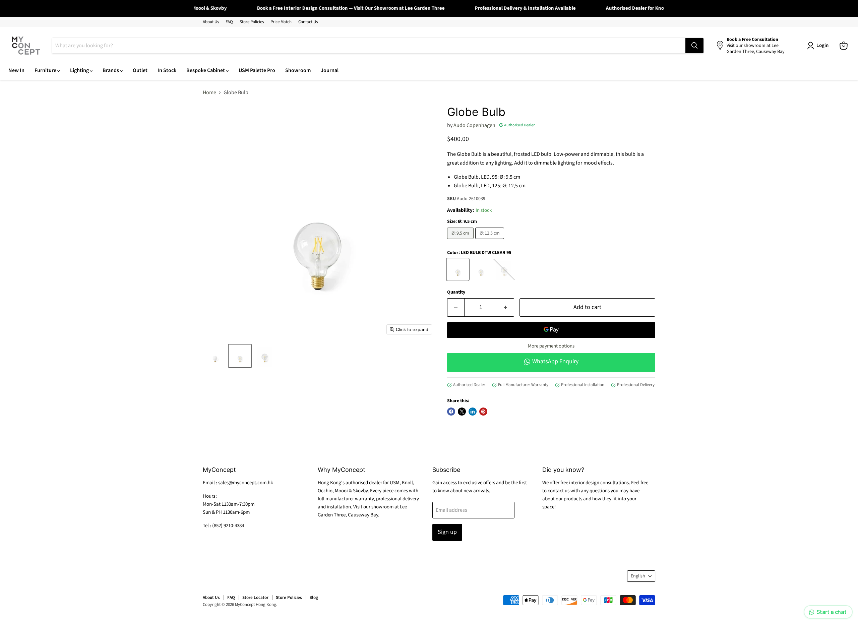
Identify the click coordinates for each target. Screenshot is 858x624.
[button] (215, 356)
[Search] (694, 45)
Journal (330, 70)
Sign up (447, 532)
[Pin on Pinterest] (483, 412)
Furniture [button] (46, 70)
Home (209, 92)
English (638, 576)
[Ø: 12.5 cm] (490, 240)
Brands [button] (111, 70)
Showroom (298, 70)
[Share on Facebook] (451, 412)
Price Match (281, 21)
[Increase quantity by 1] (505, 307)
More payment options (551, 346)
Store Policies (252, 21)
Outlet (140, 70)
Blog (313, 598)
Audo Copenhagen (474, 125)
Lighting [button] (80, 70)
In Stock (167, 70)
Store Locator (255, 598)
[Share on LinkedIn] (473, 412)
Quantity (456, 292)
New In (16, 70)
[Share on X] (462, 412)
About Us (211, 21)
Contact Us (308, 21)
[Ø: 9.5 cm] (461, 240)
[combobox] (368, 45)
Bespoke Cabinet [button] (206, 70)
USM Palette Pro (257, 70)
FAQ (229, 21)
